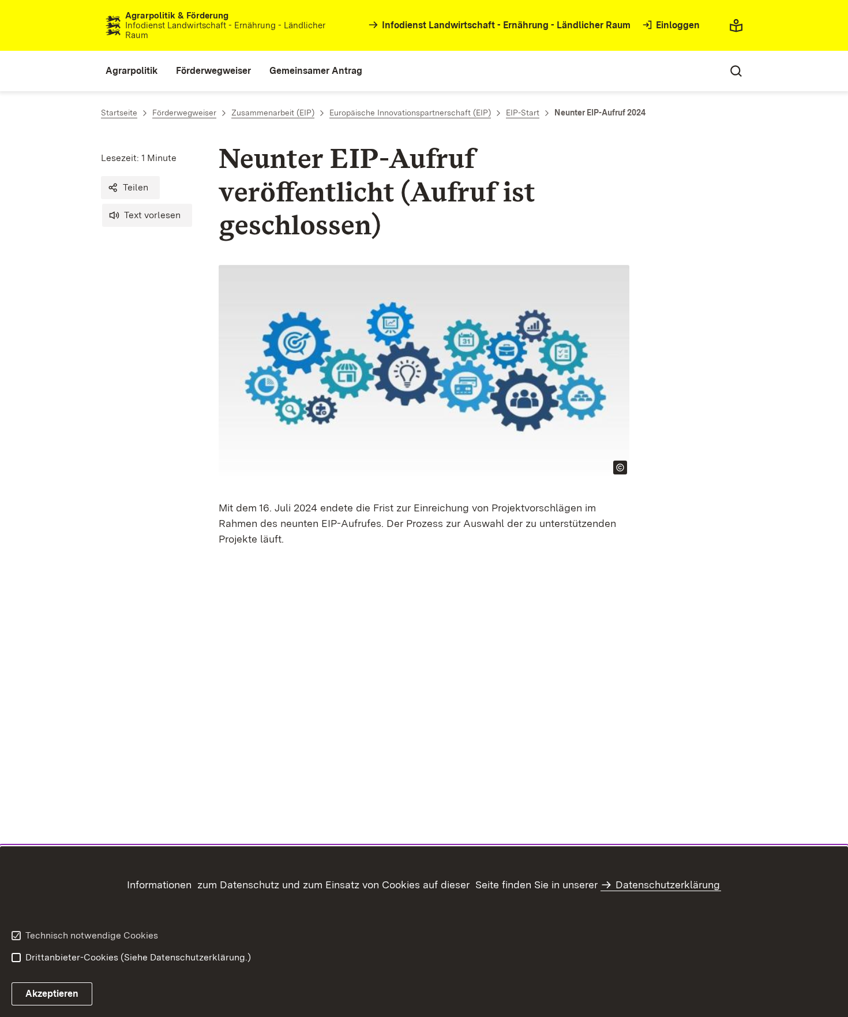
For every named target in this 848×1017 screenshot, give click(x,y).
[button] (130, 187)
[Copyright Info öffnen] (620, 467)
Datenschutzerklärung (668, 884)
